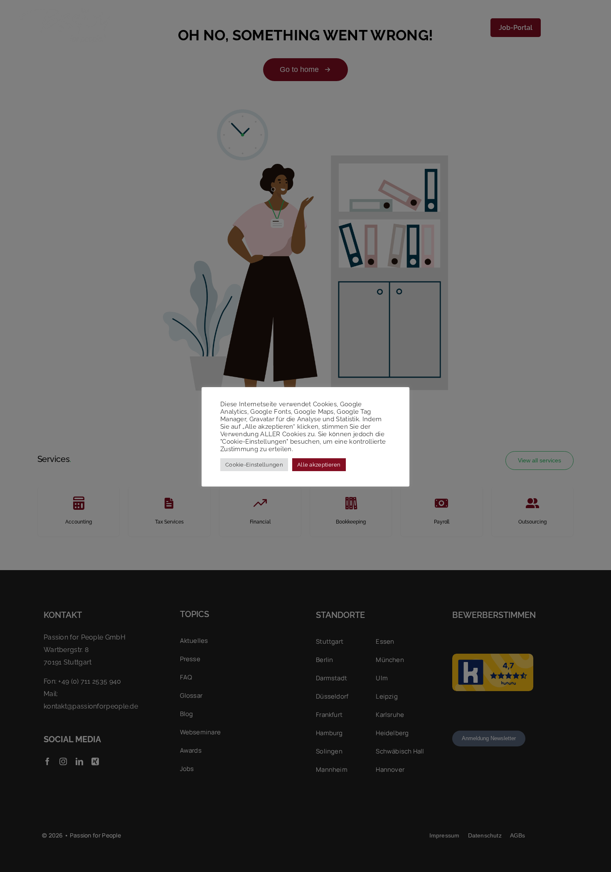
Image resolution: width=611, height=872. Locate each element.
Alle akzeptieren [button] (319, 465)
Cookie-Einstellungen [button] (254, 465)
